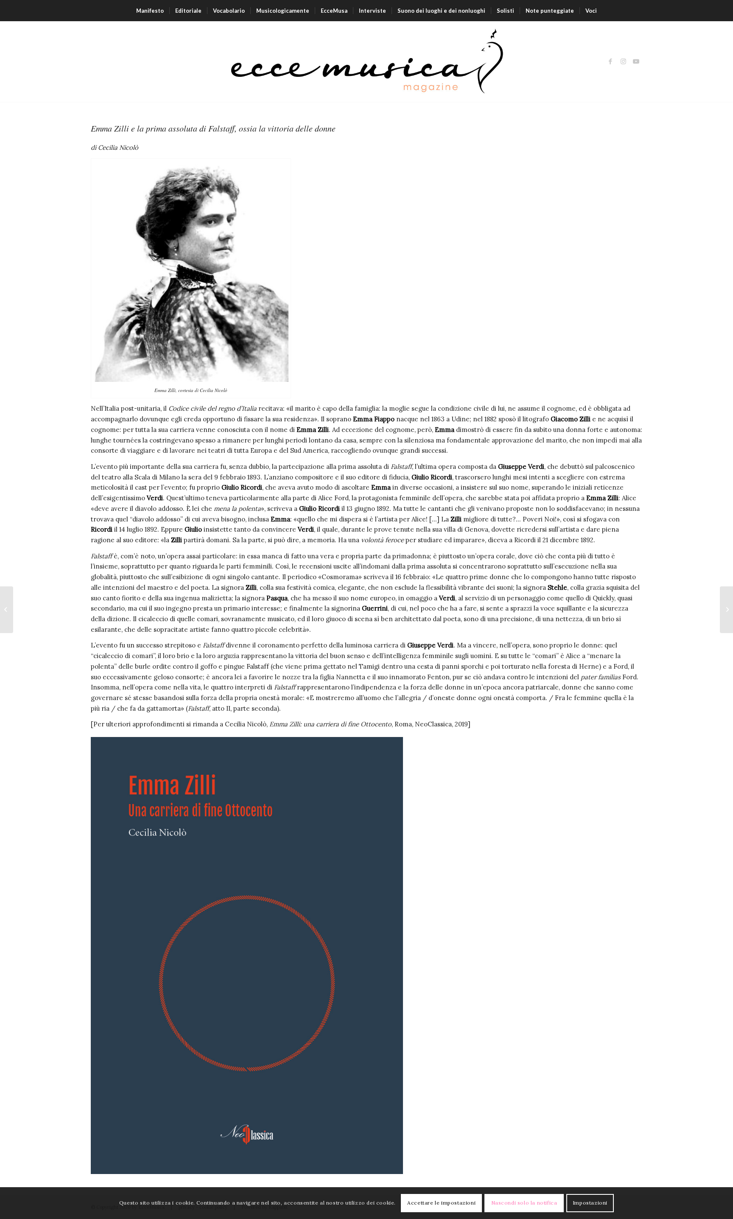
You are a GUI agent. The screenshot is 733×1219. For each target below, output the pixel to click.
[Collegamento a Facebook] (610, 61)
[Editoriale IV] (6, 609)
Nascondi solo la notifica (524, 1202)
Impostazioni (590, 1202)
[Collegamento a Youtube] (635, 61)
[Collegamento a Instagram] (623, 61)
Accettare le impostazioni (441, 1202)
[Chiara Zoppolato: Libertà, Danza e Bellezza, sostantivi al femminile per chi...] (726, 609)
